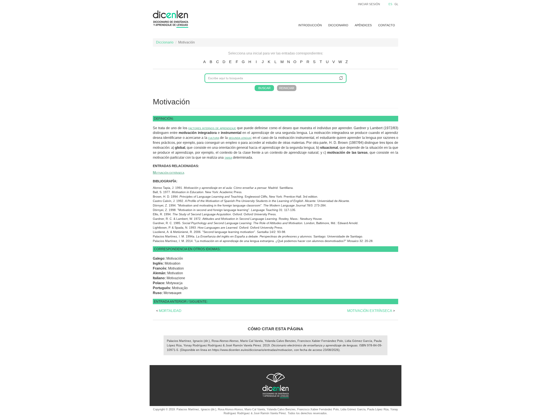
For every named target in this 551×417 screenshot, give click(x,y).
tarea (228, 157)
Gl (396, 4)
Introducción (310, 25)
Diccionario (338, 25)
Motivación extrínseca (168, 172)
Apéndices (363, 25)
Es (390, 4)
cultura (213, 138)
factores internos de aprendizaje (212, 128)
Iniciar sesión (369, 4)
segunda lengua (240, 138)
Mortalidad (170, 311)
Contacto (386, 25)
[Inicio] (172, 19)
